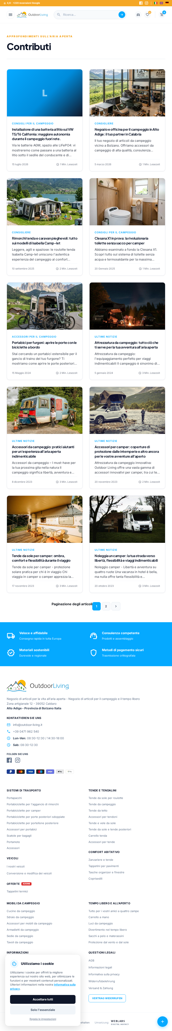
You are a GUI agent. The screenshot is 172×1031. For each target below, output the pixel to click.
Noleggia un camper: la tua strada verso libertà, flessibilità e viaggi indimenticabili (126, 558)
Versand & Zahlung (101, 988)
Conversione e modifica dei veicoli (29, 873)
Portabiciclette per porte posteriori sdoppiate (36, 816)
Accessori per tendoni (103, 816)
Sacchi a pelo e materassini (106, 936)
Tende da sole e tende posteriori (110, 829)
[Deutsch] (167, 3)
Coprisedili (95, 878)
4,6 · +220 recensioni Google (21, 3)
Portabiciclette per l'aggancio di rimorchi (33, 804)
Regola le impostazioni (43, 1019)
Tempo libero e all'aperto (109, 903)
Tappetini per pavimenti (104, 866)
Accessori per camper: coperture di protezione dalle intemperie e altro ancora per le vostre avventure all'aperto (127, 451)
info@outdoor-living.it (24, 725)
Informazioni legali (100, 967)
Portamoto (13, 842)
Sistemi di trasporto (24, 790)
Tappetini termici (17, 891)
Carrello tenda (98, 835)
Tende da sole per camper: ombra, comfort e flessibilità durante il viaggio (41, 558)
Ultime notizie (106, 336)
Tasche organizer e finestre (106, 872)
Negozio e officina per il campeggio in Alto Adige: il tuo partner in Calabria (127, 131)
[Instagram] (146, 3)
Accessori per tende (102, 842)
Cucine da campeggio (21, 911)
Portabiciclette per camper (24, 810)
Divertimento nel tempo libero (108, 929)
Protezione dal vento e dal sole (109, 942)
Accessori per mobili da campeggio (29, 923)
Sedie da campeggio (20, 936)
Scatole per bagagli (19, 835)
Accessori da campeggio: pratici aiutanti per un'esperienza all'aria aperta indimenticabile (43, 451)
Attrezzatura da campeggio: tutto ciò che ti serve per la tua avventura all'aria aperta (126, 344)
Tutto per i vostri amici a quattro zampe (114, 911)
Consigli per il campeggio (32, 123)
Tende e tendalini (103, 790)
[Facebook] (140, 3)
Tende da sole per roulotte (106, 798)
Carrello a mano (99, 917)
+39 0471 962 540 (23, 731)
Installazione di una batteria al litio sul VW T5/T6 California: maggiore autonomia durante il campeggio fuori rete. (42, 134)
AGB (91, 960)
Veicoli (12, 858)
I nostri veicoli (16, 866)
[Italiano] (155, 3)
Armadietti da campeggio (23, 929)
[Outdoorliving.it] (32, 15)
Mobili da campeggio (23, 903)
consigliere (104, 123)
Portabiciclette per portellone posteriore (33, 823)
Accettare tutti (43, 999)
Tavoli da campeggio (20, 942)
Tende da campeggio (102, 804)
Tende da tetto (98, 810)
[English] (161, 3)
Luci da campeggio (101, 923)
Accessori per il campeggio (34, 336)
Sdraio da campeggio (20, 917)
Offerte (13, 883)
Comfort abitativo (104, 852)
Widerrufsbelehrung (102, 981)
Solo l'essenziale (43, 1010)
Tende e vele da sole (102, 823)
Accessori (13, 848)
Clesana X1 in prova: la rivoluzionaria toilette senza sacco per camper (121, 240)
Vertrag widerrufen (107, 998)
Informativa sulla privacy (104, 974)
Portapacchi (14, 798)
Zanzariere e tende (101, 859)
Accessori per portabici (22, 829)
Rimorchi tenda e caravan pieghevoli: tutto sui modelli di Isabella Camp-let (44, 240)
